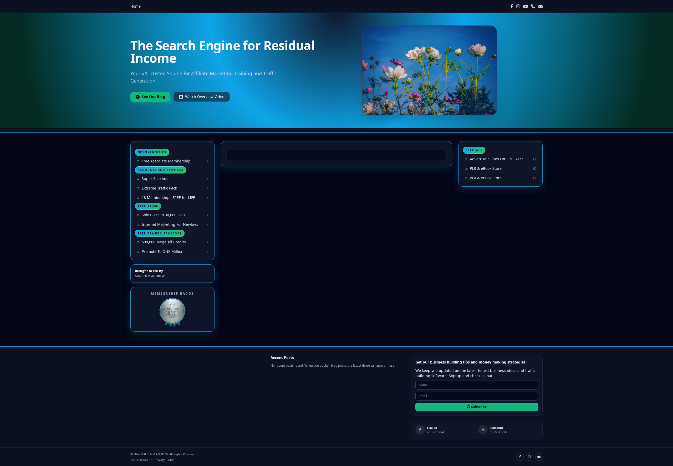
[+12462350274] (533, 6)
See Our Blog (153, 96)
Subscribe (479, 406)
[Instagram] (518, 6)
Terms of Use (139, 460)
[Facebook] (512, 6)
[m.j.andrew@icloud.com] (540, 6)
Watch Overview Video (204, 96)
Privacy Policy (164, 460)
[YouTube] (525, 6)
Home (135, 6)
